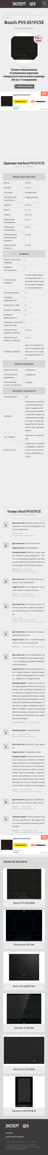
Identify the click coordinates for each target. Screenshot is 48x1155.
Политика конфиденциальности (20, 1146)
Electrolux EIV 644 (24, 944)
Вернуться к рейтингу (24, 86)
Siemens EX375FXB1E (24, 1110)
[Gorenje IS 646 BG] (24, 1008)
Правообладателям (18, 1149)
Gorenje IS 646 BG (24, 1027)
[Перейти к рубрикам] (5, 4)
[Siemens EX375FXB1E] (24, 1091)
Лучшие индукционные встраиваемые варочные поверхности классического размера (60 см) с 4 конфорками (24, 74)
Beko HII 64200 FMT (24, 986)
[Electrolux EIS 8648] (24, 1050)
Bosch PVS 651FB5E (24, 902)
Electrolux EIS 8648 (24, 1069)
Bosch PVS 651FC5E (21, 95)
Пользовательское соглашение (16, 1145)
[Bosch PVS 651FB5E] (24, 884)
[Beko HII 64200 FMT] (24, 967)
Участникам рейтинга (15, 1137)
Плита (16, 108)
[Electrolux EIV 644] (24, 925)
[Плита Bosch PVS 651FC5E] (7, 101)
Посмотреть (20, 101)
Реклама (9, 1133)
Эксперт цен (24, 4)
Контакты (32, 1142)
